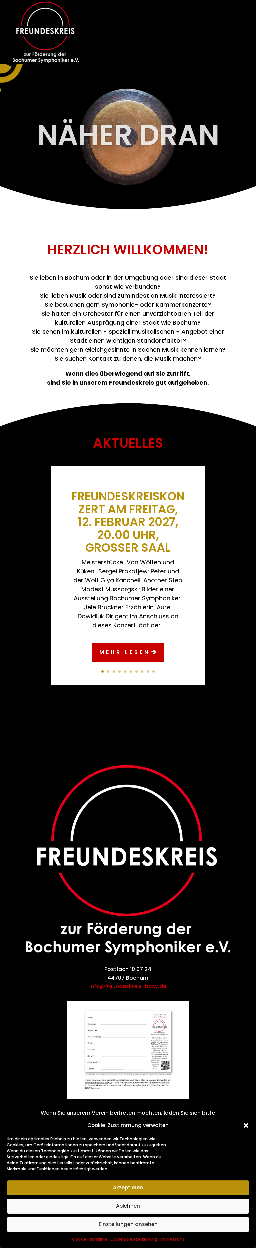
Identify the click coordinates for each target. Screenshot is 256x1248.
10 (153, 671)
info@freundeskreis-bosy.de (127, 986)
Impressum (172, 1239)
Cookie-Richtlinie (89, 1239)
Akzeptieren (128, 1187)
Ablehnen (128, 1205)
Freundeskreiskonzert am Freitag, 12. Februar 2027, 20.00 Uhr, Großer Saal (128, 522)
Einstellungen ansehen (128, 1224)
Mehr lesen (124, 652)
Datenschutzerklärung (134, 1239)
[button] (246, 1125)
